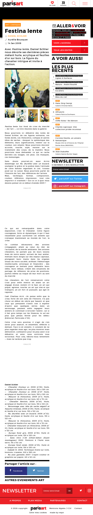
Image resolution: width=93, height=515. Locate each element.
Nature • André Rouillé (66, 84)
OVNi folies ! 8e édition (66, 121)
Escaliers (59, 91)
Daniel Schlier (17, 36)
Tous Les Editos (70, 50)
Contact (82, 500)
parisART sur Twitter (68, 179)
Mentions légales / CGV (60, 508)
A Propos (15, 500)
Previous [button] (10, 88)
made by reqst (57, 512)
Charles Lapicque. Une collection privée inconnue (68, 128)
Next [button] (44, 88)
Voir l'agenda (70, 42)
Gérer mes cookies (38, 512)
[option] (27, 88)
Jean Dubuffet (62, 152)
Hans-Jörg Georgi (63, 103)
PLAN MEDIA (35, 500)
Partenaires (58, 500)
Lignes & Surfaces (63, 78)
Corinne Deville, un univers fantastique (68, 139)
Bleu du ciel (61, 97)
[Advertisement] (27, 206)
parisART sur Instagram (72, 186)
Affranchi (59, 112)
